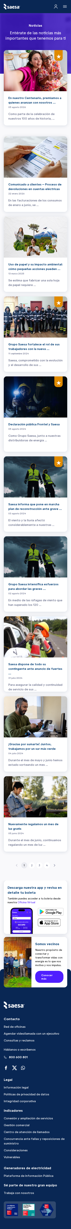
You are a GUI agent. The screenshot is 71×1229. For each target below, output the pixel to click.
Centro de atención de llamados (27, 1132)
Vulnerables (12, 1157)
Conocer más (47, 977)
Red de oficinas (15, 1027)
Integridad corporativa (20, 1101)
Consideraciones (16, 1150)
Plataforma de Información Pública (28, 1176)
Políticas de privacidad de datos (26, 1094)
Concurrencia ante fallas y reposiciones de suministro (34, 1141)
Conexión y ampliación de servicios (28, 1118)
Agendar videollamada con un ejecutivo (31, 1033)
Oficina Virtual (26, 902)
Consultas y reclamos (19, 1040)
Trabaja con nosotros (19, 1193)
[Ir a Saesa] (12, 6)
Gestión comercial (17, 1125)
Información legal (16, 1087)
